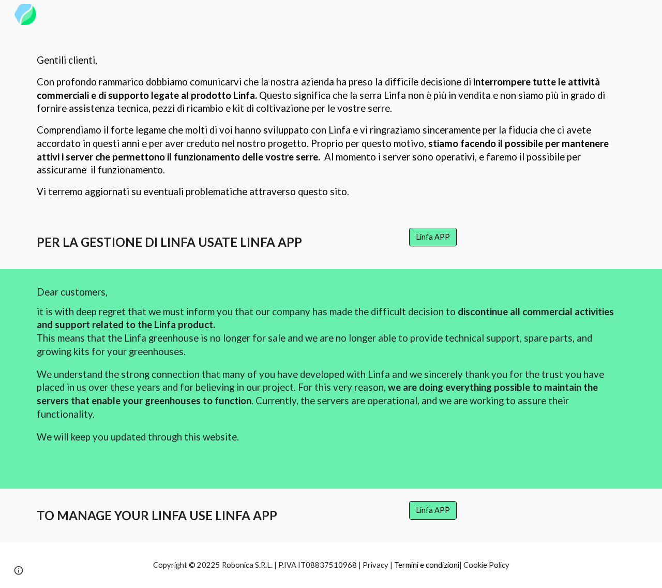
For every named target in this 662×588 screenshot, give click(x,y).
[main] (331, 122)
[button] (18, 570)
